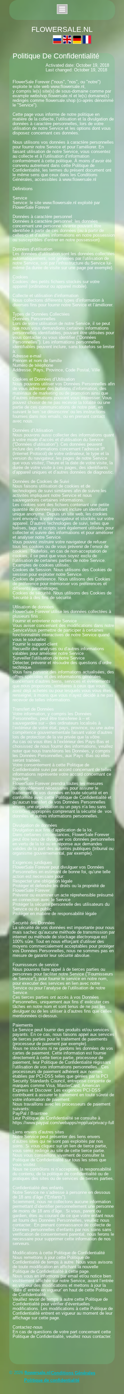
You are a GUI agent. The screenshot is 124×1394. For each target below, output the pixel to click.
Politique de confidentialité (51, 1380)
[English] (67, 39)
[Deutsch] (77, 39)
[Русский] (57, 39)
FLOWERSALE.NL (62, 29)
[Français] (87, 39)
